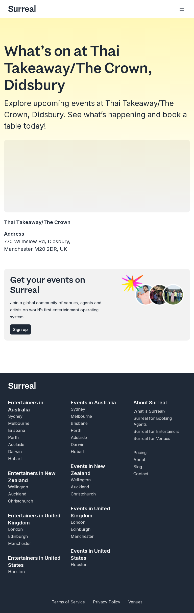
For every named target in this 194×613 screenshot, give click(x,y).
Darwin (15, 451)
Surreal (22, 9)
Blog (137, 466)
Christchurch (20, 501)
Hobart (15, 458)
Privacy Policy (106, 601)
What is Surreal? (149, 411)
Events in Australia (93, 403)
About (139, 459)
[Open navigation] (182, 9)
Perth (13, 437)
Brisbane (16, 430)
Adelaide (16, 444)
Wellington (18, 486)
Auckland (17, 493)
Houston (16, 571)
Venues (135, 601)
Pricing (140, 452)
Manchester (19, 543)
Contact (140, 473)
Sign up (20, 329)
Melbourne (18, 423)
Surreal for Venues (151, 438)
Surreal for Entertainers (156, 431)
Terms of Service (68, 601)
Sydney (15, 416)
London (15, 529)
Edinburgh (18, 536)
